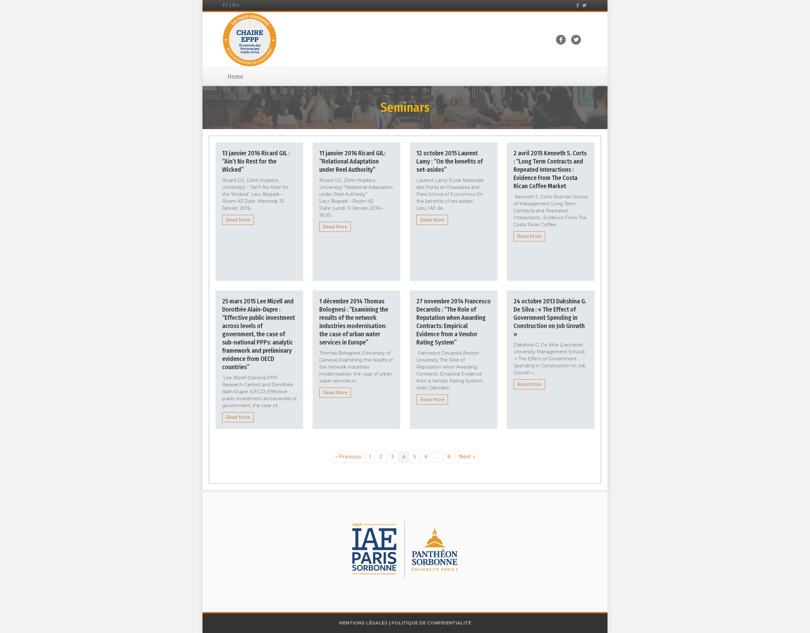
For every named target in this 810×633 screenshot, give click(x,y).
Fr (225, 5)
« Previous (348, 457)
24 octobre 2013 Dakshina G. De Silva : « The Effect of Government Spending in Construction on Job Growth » (550, 317)
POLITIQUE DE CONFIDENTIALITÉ (431, 623)
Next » (467, 457)
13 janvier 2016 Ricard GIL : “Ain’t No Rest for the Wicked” (256, 161)
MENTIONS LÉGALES (363, 623)
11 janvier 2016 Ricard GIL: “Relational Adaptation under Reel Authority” (352, 161)
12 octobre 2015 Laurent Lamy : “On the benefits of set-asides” (449, 161)
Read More (238, 220)
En (235, 5)
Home (235, 76)
